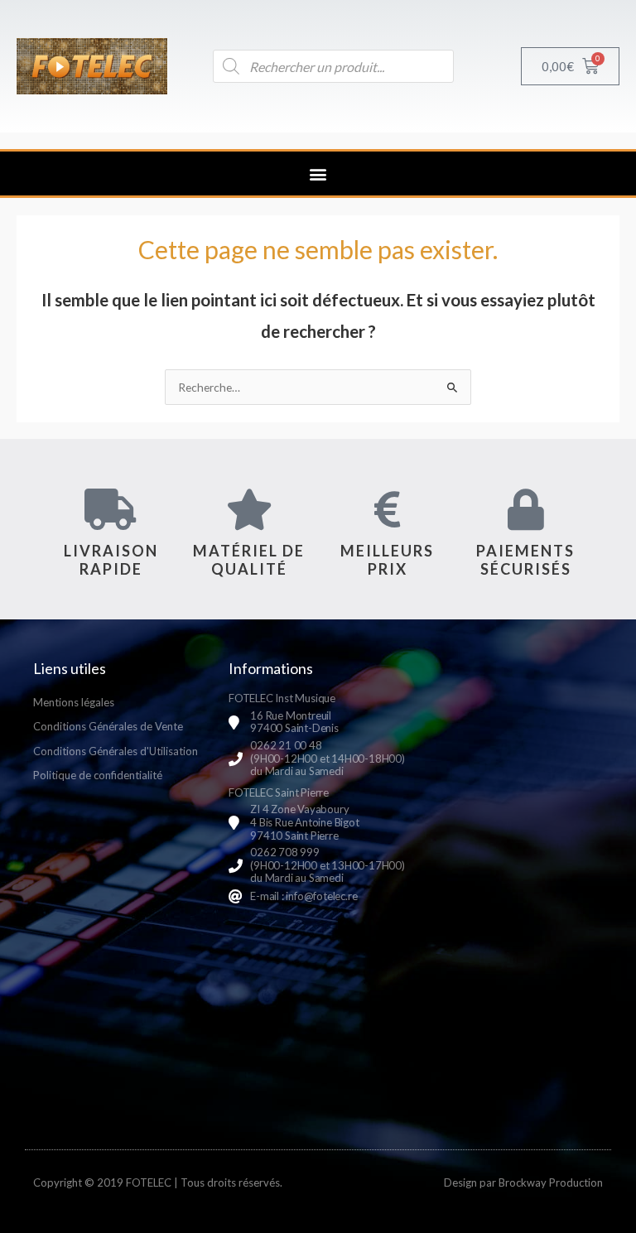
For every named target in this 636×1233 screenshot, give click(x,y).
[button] (318, 173)
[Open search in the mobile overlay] (333, 66)
